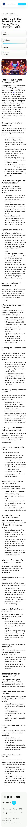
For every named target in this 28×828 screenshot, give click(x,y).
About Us (5, 823)
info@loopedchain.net (10, 813)
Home (2, 13)
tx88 (13, 92)
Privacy (11, 823)
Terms (15, 823)
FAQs (21, 809)
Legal (20, 823)
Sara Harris (6, 34)
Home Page (7, 809)
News (7, 13)
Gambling (11, 13)
